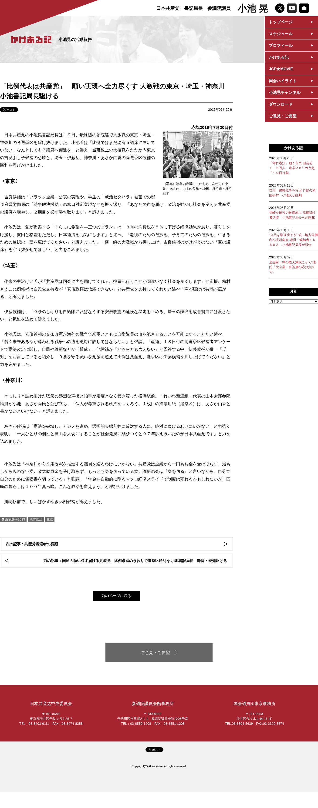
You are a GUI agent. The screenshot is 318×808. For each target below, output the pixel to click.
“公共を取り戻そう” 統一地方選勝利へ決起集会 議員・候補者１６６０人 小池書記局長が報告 (293, 237)
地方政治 (35, 519)
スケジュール (281, 34)
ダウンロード (281, 104)
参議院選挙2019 (13, 519)
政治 (50, 519)
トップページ (281, 22)
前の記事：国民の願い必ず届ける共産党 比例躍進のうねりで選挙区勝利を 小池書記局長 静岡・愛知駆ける (135, 561)
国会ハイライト (283, 81)
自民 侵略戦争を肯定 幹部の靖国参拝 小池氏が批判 (292, 190)
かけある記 (279, 57)
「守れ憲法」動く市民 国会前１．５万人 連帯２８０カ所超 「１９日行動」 (292, 165)
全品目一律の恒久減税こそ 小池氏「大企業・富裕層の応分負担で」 (292, 264)
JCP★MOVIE (281, 69)
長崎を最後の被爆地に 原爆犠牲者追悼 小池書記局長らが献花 (292, 212)
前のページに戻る (116, 596)
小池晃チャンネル (285, 92)
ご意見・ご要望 (283, 116)
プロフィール (281, 45)
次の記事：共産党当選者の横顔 (32, 544)
